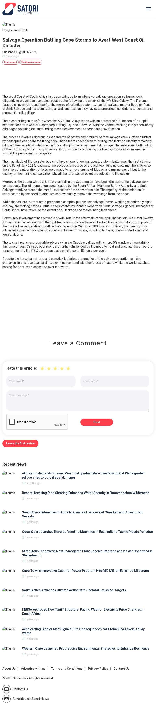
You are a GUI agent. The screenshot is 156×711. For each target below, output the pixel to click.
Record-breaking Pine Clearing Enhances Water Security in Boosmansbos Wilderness (85, 493)
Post (96, 422)
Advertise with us (33, 668)
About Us (8, 668)
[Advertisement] (78, 301)
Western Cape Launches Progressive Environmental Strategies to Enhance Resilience (86, 648)
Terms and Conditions (66, 668)
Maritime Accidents (30, 62)
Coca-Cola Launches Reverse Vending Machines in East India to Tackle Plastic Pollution (87, 532)
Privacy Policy (98, 668)
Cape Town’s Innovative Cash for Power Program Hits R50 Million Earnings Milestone (85, 571)
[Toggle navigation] (149, 9)
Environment (10, 62)
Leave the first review (20, 443)
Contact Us (121, 668)
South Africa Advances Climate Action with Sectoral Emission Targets (74, 590)
